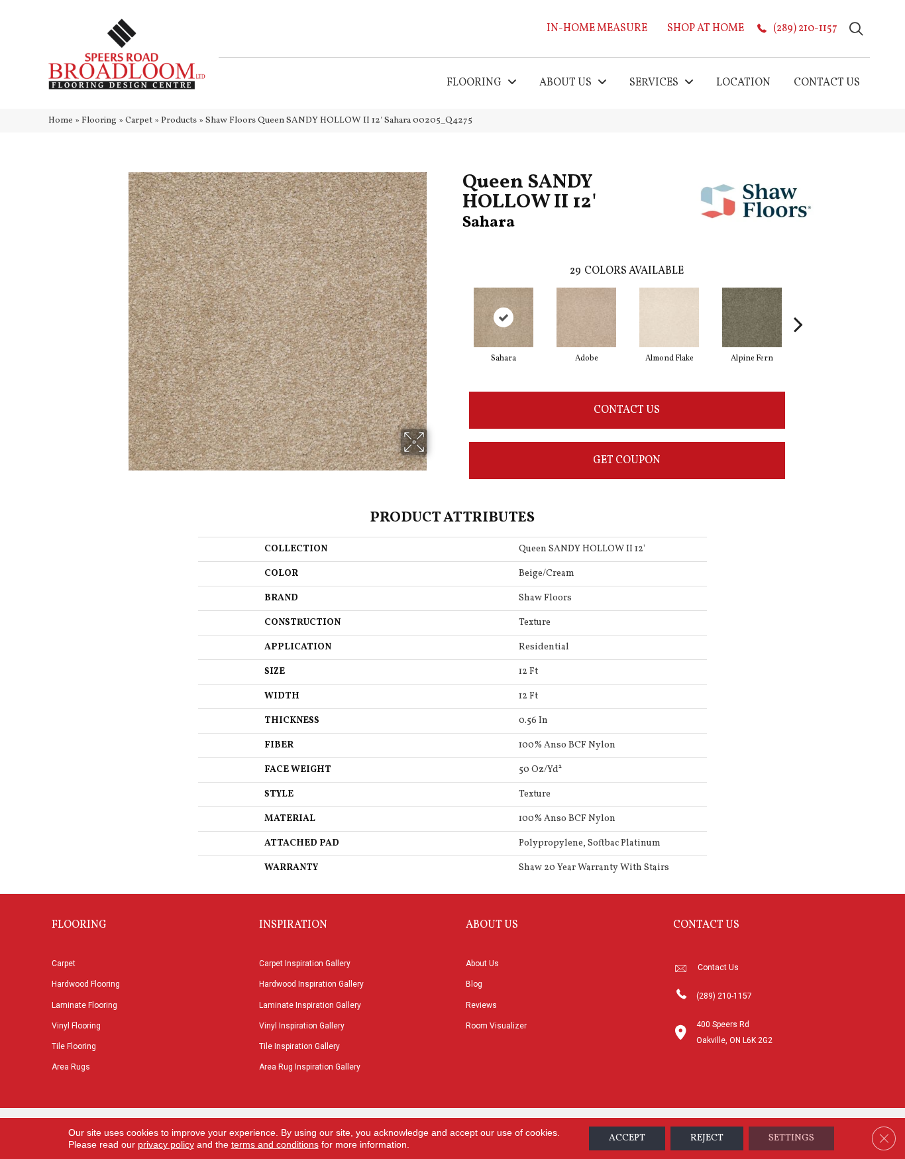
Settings (791, 1138)
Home (60, 120)
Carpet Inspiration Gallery (304, 963)
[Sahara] (503, 317)
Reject (706, 1138)
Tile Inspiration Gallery (299, 1046)
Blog (474, 984)
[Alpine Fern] (752, 317)
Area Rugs (71, 1067)
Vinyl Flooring (76, 1025)
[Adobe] (586, 317)
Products (179, 120)
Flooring (99, 120)
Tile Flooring (74, 1046)
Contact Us (627, 410)
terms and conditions (275, 1144)
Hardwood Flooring (86, 984)
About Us (482, 963)
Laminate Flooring (84, 1005)
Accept (627, 1138)
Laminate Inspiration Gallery (310, 1005)
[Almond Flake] (669, 317)
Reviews (481, 1005)
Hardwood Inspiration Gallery (311, 984)
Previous (456, 304)
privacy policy (166, 1144)
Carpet (138, 120)
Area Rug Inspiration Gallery (309, 1067)
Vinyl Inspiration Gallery (302, 1025)
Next (798, 304)
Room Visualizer (496, 1025)
